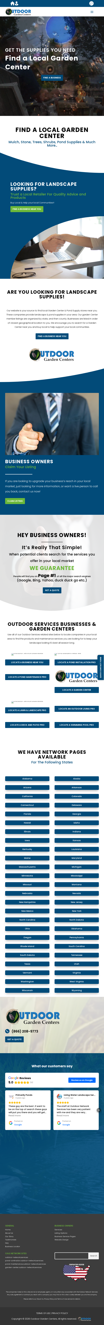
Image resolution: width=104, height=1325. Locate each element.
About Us (9, 1233)
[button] (5, 1110)
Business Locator (12, 1246)
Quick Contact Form (100, 667)
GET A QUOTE (52, 590)
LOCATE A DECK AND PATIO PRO (27, 724)
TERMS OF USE (43, 1313)
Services (58, 1229)
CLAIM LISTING (15, 501)
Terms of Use (62, 1299)
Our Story (9, 1236)
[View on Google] (11, 1096)
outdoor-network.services (16, 1257)
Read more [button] (15, 1115)
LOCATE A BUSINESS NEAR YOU (27, 662)
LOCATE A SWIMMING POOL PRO (77, 724)
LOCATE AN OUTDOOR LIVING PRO (77, 708)
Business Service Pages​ (65, 1236)
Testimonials (10, 1239)
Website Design (62, 1239)
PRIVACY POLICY (60, 1313)
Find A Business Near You (27, 209)
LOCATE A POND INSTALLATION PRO (77, 662)
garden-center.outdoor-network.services (23, 1267)
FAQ (7, 1243)
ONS (85, 1319)
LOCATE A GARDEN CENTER (76, 689)
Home (8, 1229)
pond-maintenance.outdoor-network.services (25, 1264)
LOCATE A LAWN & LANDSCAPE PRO (27, 710)
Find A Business (52, 77)
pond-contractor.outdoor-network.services (24, 1260)
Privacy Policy (49, 1299)
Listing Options (61, 1233)
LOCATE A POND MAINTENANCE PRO (27, 677)
